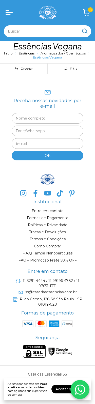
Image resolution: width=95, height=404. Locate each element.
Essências (27, 53)
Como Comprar (47, 246)
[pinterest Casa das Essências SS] (72, 193)
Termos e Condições (48, 239)
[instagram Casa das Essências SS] (23, 193)
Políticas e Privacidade (47, 225)
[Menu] (10, 12)
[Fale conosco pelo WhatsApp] (79, 389)
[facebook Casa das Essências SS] (35, 193)
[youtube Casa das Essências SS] (47, 193)
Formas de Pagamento (47, 218)
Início (8, 53)
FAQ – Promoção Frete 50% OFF (47, 260)
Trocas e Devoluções (47, 232)
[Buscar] (84, 31)
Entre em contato (48, 211)
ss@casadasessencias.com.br (51, 292)
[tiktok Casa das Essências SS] (59, 193)
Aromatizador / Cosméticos (63, 53)
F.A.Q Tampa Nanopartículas (47, 253)
